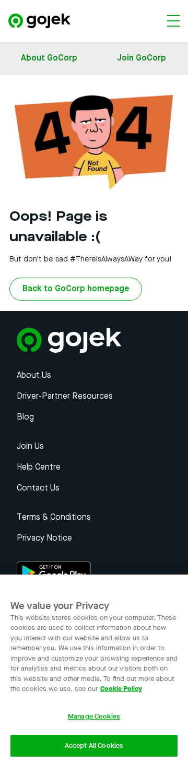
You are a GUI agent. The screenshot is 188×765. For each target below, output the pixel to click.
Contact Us (38, 488)
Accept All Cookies (94, 745)
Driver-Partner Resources (65, 396)
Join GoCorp (141, 58)
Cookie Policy (121, 688)
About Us (34, 376)
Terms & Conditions (54, 517)
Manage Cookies (94, 716)
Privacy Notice (44, 538)
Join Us (30, 447)
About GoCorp (49, 58)
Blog (25, 417)
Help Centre (39, 467)
